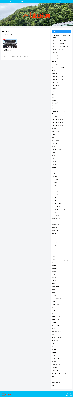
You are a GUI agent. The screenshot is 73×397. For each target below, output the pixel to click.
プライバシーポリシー (67, 393)
